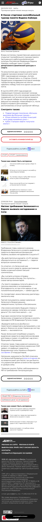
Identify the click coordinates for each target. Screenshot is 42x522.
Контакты (6, 450)
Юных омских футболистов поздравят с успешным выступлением (22, 184)
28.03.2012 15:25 (6, 8)
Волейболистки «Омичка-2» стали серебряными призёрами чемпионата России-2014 (22, 191)
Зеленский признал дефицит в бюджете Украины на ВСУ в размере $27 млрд (22, 409)
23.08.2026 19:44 (7, 202)
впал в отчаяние (30, 358)
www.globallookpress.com (10, 244)
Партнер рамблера (19, 512)
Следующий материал (20, 516)
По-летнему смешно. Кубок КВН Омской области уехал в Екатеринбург (23, 177)
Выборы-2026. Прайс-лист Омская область (20, 447)
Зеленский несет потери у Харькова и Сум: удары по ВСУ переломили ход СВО (23, 422)
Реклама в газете (26, 445)
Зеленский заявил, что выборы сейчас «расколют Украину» (22, 429)
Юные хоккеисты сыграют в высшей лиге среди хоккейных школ (19, 118)
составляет (6, 352)
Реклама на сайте (10, 445)
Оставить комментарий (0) (21, 139)
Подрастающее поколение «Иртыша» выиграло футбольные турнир (20, 114)
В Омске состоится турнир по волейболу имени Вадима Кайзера (23, 171)
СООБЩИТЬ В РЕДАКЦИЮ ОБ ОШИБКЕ (17, 453)
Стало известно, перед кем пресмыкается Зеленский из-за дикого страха (23, 416)
